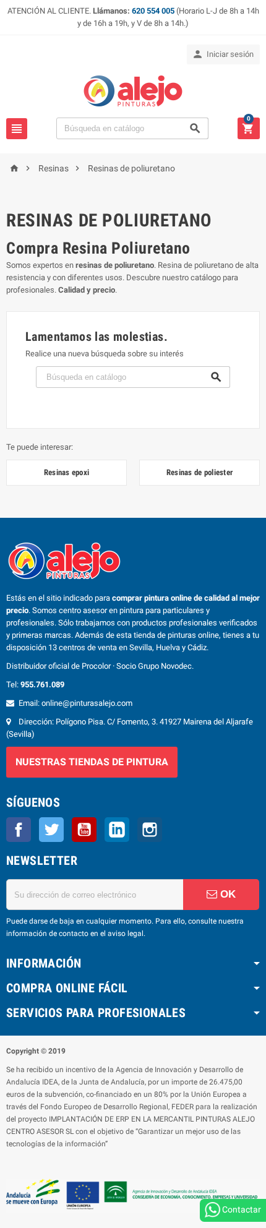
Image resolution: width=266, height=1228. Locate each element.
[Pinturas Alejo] (133, 90)
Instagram (149, 829)
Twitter (51, 829)
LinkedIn (117, 829)
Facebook (18, 829)
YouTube (84, 829)
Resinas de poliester (199, 472)
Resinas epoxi (66, 472)
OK (226, 894)
